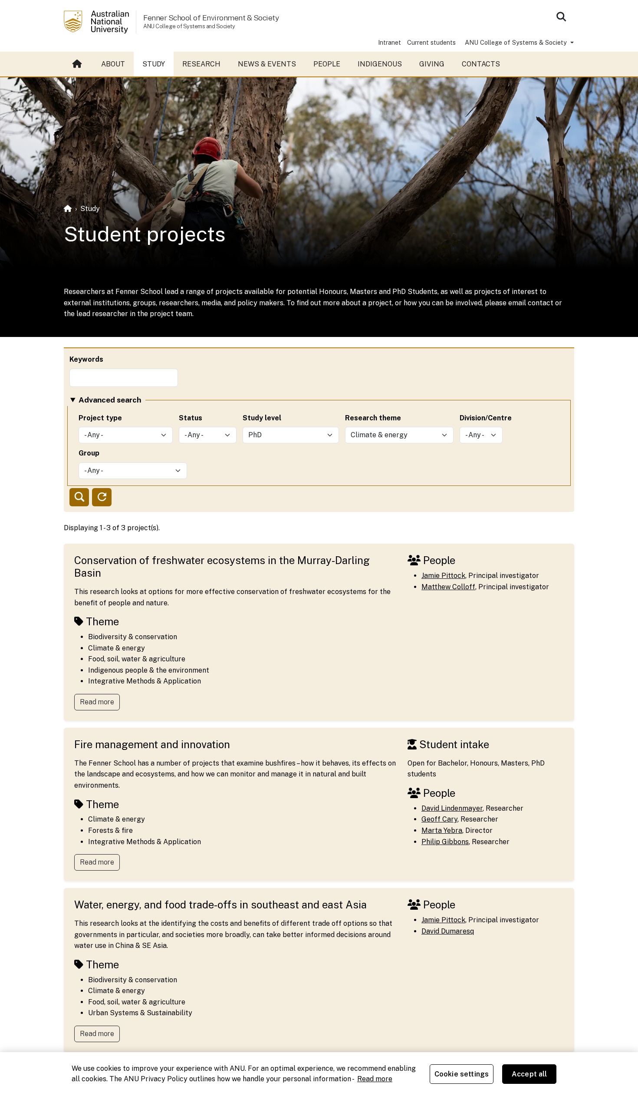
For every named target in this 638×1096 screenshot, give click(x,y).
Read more (97, 702)
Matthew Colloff (448, 587)
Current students (431, 42)
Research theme (373, 418)
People (326, 64)
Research (201, 64)
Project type (100, 418)
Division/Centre (486, 418)
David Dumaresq (447, 931)
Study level (262, 418)
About (113, 64)
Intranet (389, 42)
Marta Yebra (441, 830)
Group (89, 453)
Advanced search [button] (110, 399)
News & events (267, 64)
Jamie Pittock (443, 575)
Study (153, 64)
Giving (431, 64)
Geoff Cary (439, 819)
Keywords (86, 359)
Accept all (529, 1074)
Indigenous (380, 64)
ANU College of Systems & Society (517, 42)
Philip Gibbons (445, 842)
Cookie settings (461, 1074)
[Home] (68, 209)
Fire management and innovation (152, 744)
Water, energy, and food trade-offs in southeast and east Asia (220, 904)
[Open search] (561, 16)
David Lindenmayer (452, 808)
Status (190, 418)
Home (78, 64)
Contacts (481, 64)
